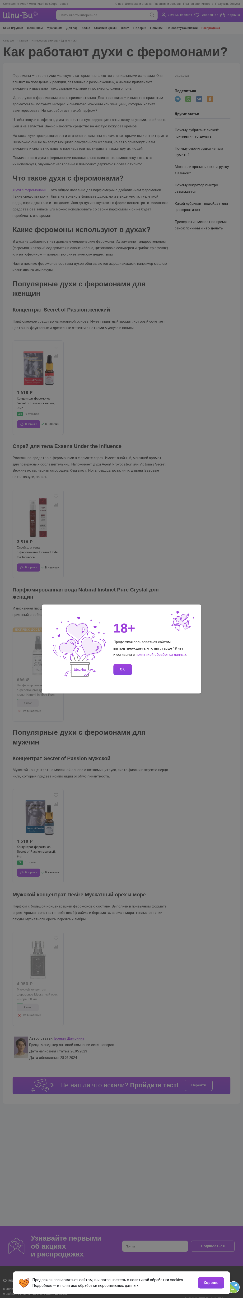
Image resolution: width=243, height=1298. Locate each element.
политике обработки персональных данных (99, 1285)
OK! (123, 669)
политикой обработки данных (161, 654)
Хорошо (211, 1282)
